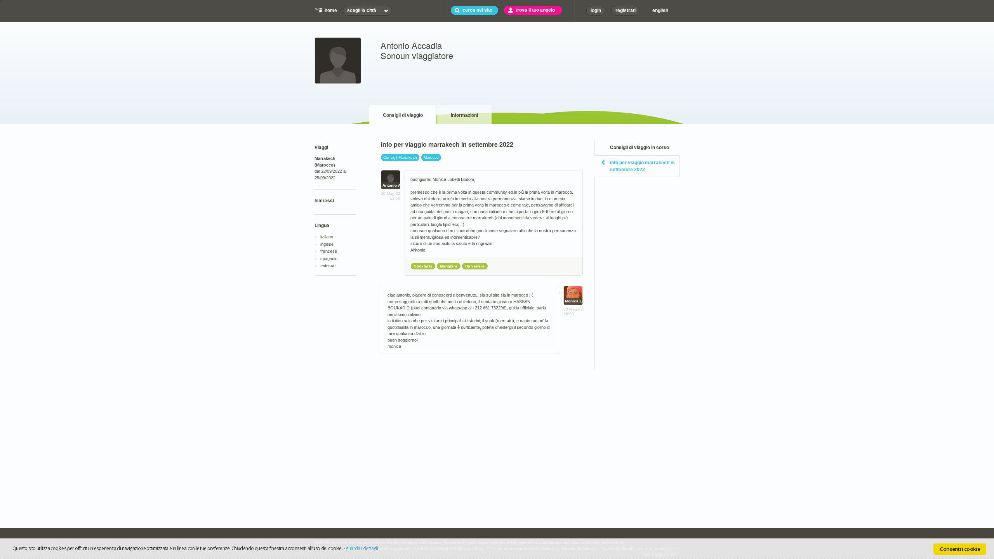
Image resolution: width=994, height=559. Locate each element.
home (331, 10)
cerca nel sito (477, 10)
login (596, 10)
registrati (625, 10)
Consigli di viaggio (403, 115)
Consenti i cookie (960, 548)
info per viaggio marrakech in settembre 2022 (642, 166)
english (660, 10)
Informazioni (464, 115)
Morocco (431, 157)
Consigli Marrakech (400, 157)
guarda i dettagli (362, 548)
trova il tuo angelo (535, 10)
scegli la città (361, 10)
